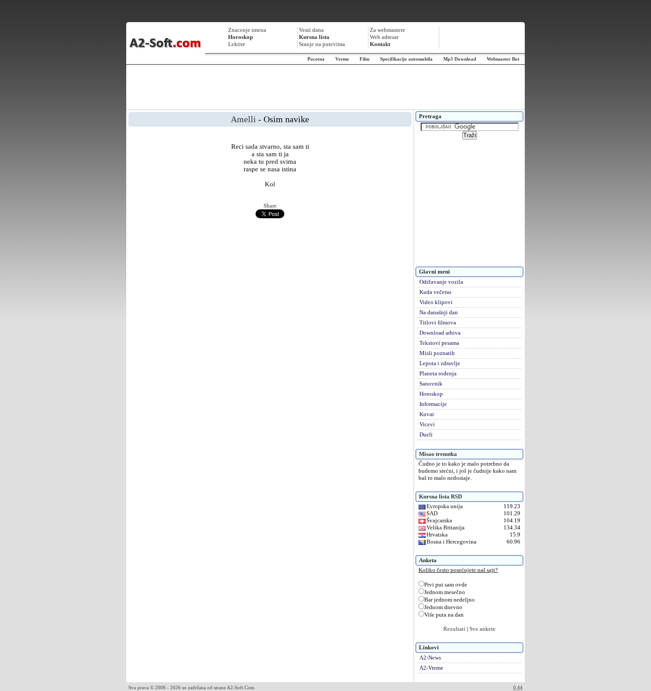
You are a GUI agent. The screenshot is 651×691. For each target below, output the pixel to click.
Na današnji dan (438, 312)
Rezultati (454, 628)
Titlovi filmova (437, 322)
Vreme (342, 59)
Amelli (243, 119)
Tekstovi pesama (439, 343)
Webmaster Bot (503, 59)
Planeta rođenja (438, 373)
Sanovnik (430, 383)
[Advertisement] (325, 87)
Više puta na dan (444, 614)
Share (270, 205)
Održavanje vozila (441, 281)
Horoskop (431, 393)
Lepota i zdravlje (439, 363)
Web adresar (384, 37)
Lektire (236, 44)
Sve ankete (482, 628)
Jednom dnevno (443, 607)
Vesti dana (311, 30)
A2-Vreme (431, 667)
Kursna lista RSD (440, 496)
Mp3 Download (459, 59)
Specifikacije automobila (406, 59)
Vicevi (427, 424)
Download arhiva (440, 332)
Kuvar (426, 414)
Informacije (433, 404)
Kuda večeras (435, 292)
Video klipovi (436, 302)
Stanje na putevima (322, 44)
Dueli (426, 434)
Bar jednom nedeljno (449, 599)
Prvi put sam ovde (445, 584)
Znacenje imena (247, 30)
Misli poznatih (437, 353)
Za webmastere (387, 30)
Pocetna (316, 59)
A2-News (430, 657)
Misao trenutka (438, 454)
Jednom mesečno (444, 592)
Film (364, 59)
